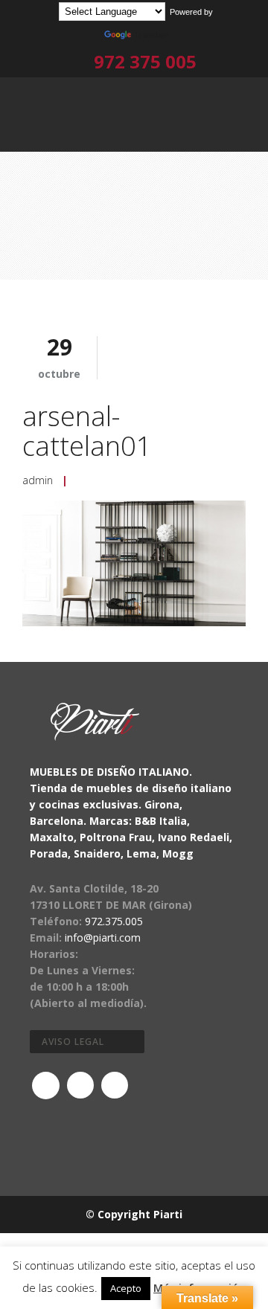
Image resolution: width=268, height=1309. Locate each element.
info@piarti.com (103, 937)
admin (37, 480)
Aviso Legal (73, 1041)
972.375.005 (114, 921)
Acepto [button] (125, 1288)
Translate (151, 34)
